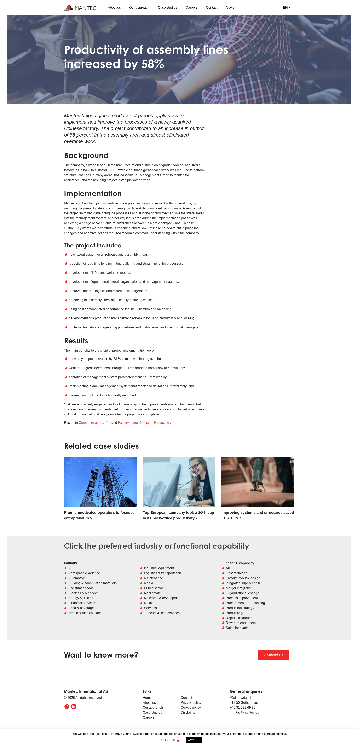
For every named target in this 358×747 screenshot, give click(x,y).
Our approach (139, 7)
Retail (148, 603)
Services (150, 608)
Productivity (162, 422)
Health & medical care (84, 613)
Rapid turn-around (239, 618)
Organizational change (242, 593)
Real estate (152, 593)
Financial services (81, 603)
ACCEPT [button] (193, 740)
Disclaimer (188, 712)
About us (114, 7)
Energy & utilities (80, 598)
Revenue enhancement (243, 623)
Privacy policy (191, 702)
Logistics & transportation (162, 573)
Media (148, 583)
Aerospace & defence (84, 573)
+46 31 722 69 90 (242, 707)
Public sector (153, 588)
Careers (191, 7)
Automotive (76, 578)
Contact (211, 7)
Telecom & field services (162, 613)
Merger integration (239, 588)
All (70, 568)
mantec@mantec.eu (244, 712)
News (230, 7)
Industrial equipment (159, 568)
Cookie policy (191, 707)
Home (147, 697)
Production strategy (240, 608)
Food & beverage (81, 608)
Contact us (273, 655)
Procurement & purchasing (245, 603)
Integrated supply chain (243, 583)
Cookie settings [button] (170, 740)
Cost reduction (236, 573)
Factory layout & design (135, 422)
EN (285, 7)
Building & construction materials (92, 583)
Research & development (162, 598)
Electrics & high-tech (83, 593)
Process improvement (242, 598)
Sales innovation (238, 628)
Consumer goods (91, 422)
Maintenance (153, 578)
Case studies (167, 7)
